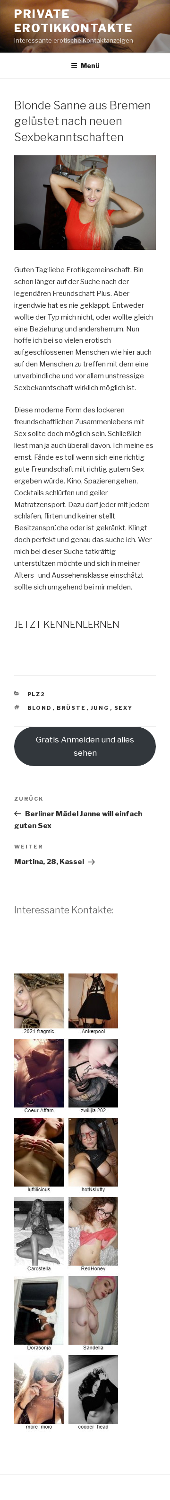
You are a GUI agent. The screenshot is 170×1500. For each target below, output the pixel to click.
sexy (123, 708)
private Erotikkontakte (73, 21)
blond (39, 708)
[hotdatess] (67, 1425)
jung (100, 708)
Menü (90, 66)
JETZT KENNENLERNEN (66, 624)
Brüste (71, 708)
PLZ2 (36, 694)
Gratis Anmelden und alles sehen (85, 746)
